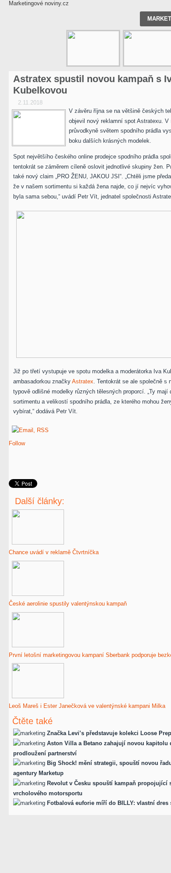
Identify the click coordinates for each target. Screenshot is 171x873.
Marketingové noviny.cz (39, 3)
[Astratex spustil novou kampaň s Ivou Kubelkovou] (39, 127)
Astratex (82, 381)
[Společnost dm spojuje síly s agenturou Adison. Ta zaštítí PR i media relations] (93, 48)
